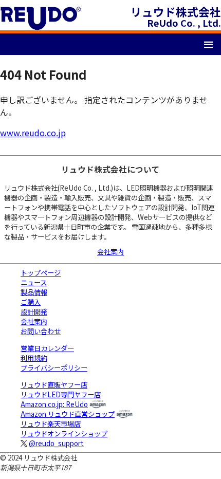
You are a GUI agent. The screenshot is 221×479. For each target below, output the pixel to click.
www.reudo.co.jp (33, 132)
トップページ (41, 273)
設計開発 (34, 312)
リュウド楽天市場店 (51, 424)
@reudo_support (56, 443)
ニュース (34, 282)
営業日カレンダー (47, 348)
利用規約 (34, 358)
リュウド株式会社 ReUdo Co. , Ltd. (176, 16)
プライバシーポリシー (54, 368)
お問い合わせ (41, 331)
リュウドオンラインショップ (64, 433)
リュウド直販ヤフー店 (54, 385)
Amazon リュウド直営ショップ (68, 414)
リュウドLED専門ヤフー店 (61, 394)
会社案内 (110, 251)
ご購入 (31, 302)
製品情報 (34, 292)
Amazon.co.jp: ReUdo (54, 404)
